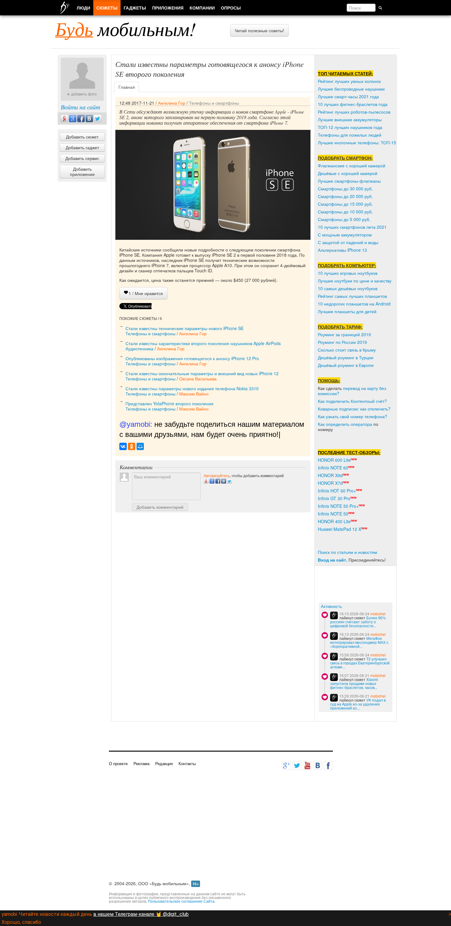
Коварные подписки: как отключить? (354, 409)
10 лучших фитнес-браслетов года (352, 104)
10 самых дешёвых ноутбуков (347, 288)
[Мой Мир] (140, 446)
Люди (83, 8)
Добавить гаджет (82, 147)
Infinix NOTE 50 (333, 514)
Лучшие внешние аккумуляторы (350, 119)
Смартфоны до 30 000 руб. (345, 188)
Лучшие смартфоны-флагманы (349, 181)
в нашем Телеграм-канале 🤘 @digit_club (141, 914)
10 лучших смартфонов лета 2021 (352, 227)
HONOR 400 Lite (334, 521)
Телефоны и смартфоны (214, 103)
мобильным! (125, 28)
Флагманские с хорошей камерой (351, 165)
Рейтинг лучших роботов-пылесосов (354, 112)
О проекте (118, 763)
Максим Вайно (194, 394)
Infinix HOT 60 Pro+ (337, 491)
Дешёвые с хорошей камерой (347, 173)
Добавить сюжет (82, 137)
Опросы (231, 8)
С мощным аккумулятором (345, 234)
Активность (331, 606)
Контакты (187, 763)
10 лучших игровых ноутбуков (347, 273)
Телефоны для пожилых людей (349, 135)
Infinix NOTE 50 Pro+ (338, 506)
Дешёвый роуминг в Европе (346, 365)
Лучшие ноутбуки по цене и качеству (354, 281)
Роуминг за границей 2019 (344, 334)
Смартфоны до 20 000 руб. (345, 196)
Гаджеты (135, 8)
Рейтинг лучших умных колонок (349, 81)
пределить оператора (350, 424)
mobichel (378, 613)
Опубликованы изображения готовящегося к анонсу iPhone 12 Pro (192, 358)
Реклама (141, 763)
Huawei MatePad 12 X (339, 529)
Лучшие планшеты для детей (347, 311)
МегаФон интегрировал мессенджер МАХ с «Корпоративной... (359, 642)
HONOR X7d (330, 483)
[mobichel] (334, 615)
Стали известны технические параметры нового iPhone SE (184, 328)
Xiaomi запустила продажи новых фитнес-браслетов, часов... (354, 683)
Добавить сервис (82, 158)
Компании (202, 8)
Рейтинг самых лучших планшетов (352, 296)
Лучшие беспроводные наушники (351, 89)
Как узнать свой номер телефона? (352, 416)
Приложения (167, 8)
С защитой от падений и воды (348, 242)
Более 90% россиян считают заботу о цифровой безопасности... (358, 621)
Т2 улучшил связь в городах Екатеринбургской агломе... (360, 662)
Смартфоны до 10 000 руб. (345, 211)
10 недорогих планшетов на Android (354, 304)
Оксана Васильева (198, 378)
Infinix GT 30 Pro (334, 498)
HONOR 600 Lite (334, 460)
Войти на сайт (80, 107)
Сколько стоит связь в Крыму (347, 350)
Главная (126, 87)
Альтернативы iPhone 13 (342, 250)
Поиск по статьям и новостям (347, 552)
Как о (323, 424)
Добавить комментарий (160, 507)
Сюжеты (107, 8)
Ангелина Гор (171, 103)
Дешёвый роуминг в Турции (345, 357)
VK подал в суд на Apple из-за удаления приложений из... (358, 703)
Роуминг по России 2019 (342, 342)
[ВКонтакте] (123, 446)
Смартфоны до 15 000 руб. (345, 204)
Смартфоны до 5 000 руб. (344, 219)
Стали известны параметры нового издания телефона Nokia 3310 (192, 388)
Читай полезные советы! (259, 30)
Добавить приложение (82, 171)
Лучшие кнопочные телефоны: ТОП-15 (357, 142)
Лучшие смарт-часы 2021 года (348, 96)
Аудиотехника (139, 348)
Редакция (164, 763)
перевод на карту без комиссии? (352, 390)
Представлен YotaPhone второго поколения (169, 403)
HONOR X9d (330, 475)
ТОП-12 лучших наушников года (350, 127)
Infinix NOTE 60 (333, 468)
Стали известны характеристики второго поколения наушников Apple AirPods (203, 343)
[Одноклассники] (131, 446)
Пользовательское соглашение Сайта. (181, 901)
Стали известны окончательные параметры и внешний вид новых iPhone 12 (202, 373)
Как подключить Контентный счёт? (352, 401)
